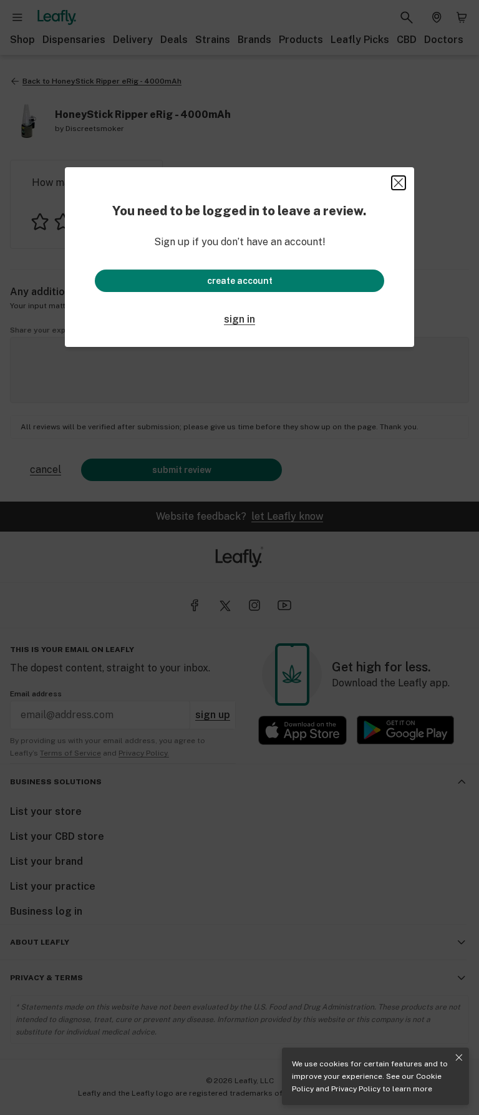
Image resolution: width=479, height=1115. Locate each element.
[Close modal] (398, 183)
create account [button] (240, 281)
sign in (239, 319)
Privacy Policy (355, 1088)
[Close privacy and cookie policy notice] (459, 1058)
